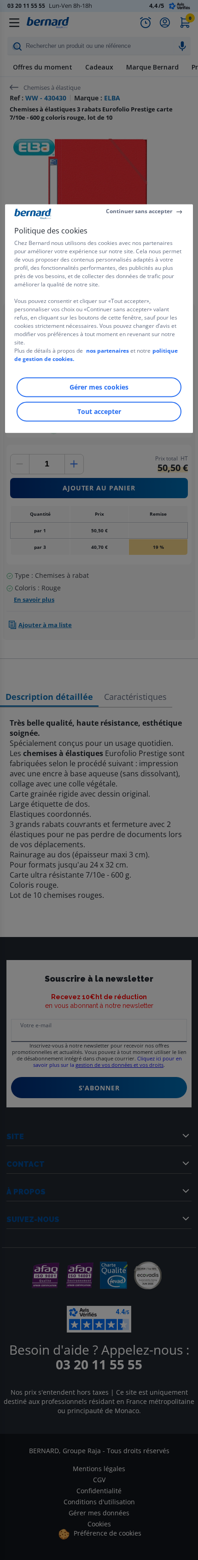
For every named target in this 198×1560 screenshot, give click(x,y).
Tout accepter (99, 411)
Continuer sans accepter (139, 211)
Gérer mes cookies (99, 387)
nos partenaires (107, 351)
